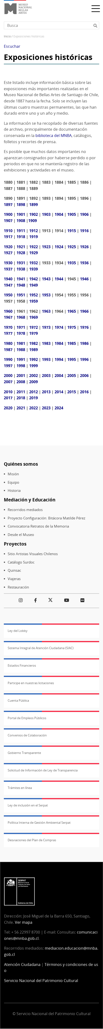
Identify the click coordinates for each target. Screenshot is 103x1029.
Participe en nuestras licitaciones (31, 683)
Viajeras (14, 578)
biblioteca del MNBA (53, 135)
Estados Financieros (22, 665)
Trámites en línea (20, 788)
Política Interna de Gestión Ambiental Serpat (39, 822)
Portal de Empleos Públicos (27, 718)
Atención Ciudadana (22, 964)
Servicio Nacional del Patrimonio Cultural (41, 980)
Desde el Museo (21, 534)
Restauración (18, 587)
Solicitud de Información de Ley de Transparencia (43, 770)
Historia (14, 490)
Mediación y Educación (29, 500)
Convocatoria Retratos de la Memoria (38, 526)
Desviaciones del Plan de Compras (32, 840)
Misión (13, 474)
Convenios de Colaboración (27, 735)
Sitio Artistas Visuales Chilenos (33, 554)
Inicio (7, 36)
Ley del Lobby (18, 631)
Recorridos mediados (25, 509)
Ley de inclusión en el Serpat (28, 805)
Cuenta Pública (18, 700)
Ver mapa (23, 922)
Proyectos (15, 544)
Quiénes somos (21, 464)
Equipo (13, 482)
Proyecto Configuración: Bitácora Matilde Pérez (46, 518)
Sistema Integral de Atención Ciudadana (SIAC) (41, 648)
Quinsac (14, 570)
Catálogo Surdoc (21, 562)
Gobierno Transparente (24, 753)
